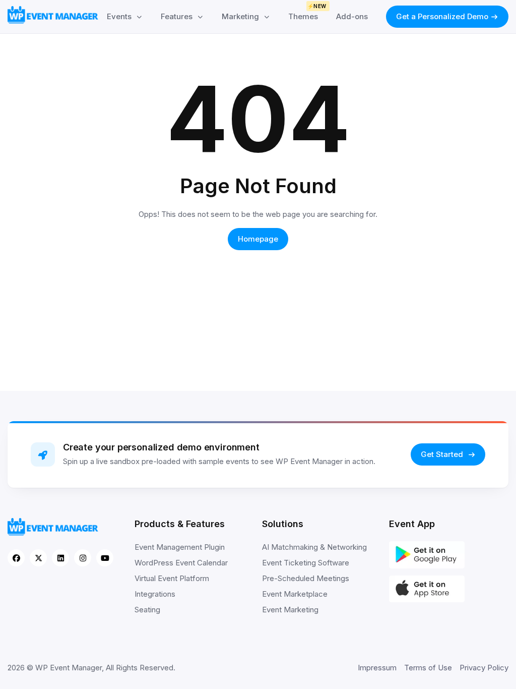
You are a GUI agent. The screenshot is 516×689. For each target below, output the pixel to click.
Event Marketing (290, 609)
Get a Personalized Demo (442, 16)
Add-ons (352, 16)
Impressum (377, 667)
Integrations (155, 594)
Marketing (240, 16)
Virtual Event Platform (172, 578)
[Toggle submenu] (139, 17)
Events (119, 16)
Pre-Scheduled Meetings (305, 578)
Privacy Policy (484, 667)
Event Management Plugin (180, 547)
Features (176, 16)
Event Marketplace (295, 594)
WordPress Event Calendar (181, 562)
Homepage (258, 239)
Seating (147, 609)
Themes (307, 13)
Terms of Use (428, 667)
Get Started (443, 454)
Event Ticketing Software (305, 562)
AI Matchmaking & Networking (314, 547)
